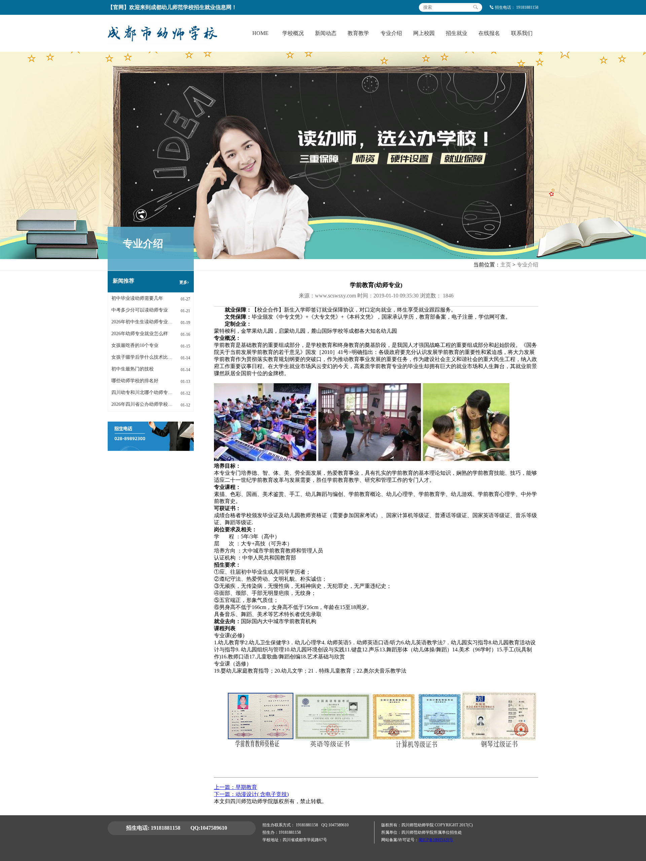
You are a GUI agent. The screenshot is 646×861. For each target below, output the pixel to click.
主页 (505, 264)
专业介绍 (391, 33)
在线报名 (489, 33)
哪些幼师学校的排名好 (134, 380)
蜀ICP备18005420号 (436, 839)
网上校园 (424, 33)
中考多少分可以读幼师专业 (139, 310)
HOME (260, 33)
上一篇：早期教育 (235, 787)
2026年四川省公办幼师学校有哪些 (142, 404)
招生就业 (456, 33)
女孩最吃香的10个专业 (134, 345)
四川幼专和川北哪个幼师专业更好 (142, 392)
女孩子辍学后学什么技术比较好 (142, 357)
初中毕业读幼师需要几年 (137, 298)
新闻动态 (325, 33)
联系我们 (522, 33)
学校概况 (293, 33)
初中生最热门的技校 (132, 368)
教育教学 (358, 33)
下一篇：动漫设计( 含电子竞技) (251, 794)
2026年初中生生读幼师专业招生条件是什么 (142, 321)
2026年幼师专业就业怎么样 (139, 333)
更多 (183, 282)
